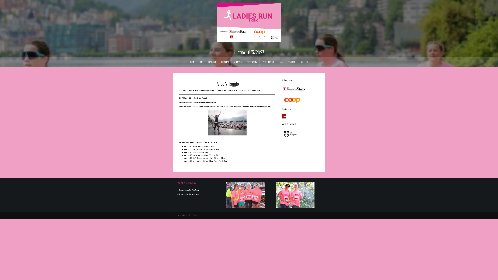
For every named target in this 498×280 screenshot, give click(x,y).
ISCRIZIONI (212, 62)
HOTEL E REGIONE (268, 62)
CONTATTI (291, 62)
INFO (201, 62)
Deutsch (304, 62)
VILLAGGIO (238, 62)
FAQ (281, 62)
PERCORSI (225, 62)
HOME (192, 62)
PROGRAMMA (252, 62)
